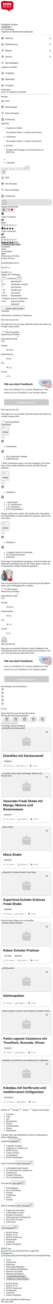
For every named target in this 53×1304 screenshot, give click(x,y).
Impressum (10, 1264)
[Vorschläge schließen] (3, 172)
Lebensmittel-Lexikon (15, 1213)
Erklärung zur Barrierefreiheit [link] (17, 1279)
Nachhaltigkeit (12, 1188)
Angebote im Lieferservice (17, 1148)
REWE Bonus (12, 1150)
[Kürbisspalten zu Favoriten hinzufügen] (47, 972)
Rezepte (25, 148)
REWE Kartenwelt (14, 1237)
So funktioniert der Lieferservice (19, 1170)
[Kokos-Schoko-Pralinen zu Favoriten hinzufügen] (47, 927)
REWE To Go (12, 1235)
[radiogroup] (26, 719)
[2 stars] (16, 719)
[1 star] (7, 719)
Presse (8, 1197)
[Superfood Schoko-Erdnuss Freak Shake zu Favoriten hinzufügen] (47, 876)
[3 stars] (24, 719)
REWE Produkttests (14, 1157)
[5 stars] (42, 719)
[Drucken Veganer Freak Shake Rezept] (3, 210)
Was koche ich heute (14, 1219)
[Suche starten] (27, 168)
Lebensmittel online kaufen (17, 1168)
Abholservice (11, 1173)
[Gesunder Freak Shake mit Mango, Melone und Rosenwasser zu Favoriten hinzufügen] (47, 777)
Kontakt (9, 1200)
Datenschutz (11, 1262)
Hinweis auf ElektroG (15, 1274)
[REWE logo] (5, 123)
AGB (8, 1260)
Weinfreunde (11, 1239)
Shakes (25, 1110)
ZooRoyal (10, 1242)
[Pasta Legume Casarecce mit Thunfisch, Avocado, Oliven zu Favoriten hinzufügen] (47, 1015)
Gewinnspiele (11, 1155)
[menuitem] (26, 38)
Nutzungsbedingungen (15, 1267)
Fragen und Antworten (15, 1210)
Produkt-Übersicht (13, 1175)
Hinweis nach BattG (14, 1271)
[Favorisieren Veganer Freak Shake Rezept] (10, 210)
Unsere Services (12, 1153)
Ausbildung (11, 1195)
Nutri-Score (11, 1222)
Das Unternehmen (13, 1190)
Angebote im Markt (14, 1146)
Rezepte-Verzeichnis (14, 1215)
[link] (29, 130)
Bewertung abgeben (9, 723)
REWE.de (5, 1110)
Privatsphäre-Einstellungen (17, 1269)
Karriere (9, 1193)
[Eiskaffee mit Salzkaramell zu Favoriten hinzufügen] (47, 732)
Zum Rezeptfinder (11, 332)
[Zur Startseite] (10, 16)
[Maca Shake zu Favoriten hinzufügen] (47, 831)
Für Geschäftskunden (15, 1177)
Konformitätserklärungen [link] (16, 1276)
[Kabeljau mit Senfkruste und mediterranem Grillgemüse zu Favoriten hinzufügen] (47, 1064)
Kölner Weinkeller (13, 1244)
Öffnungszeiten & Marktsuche (18, 1217)
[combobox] (13, 169)
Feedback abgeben (26, 402)
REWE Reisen (12, 1232)
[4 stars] (33, 719)
